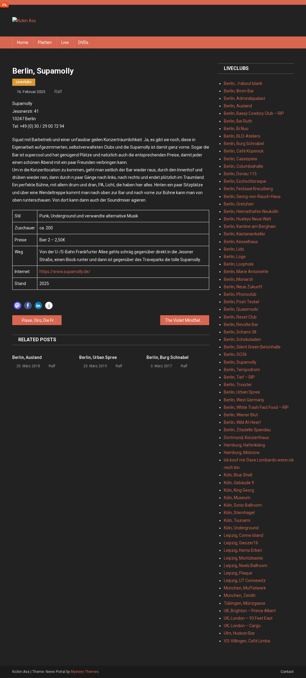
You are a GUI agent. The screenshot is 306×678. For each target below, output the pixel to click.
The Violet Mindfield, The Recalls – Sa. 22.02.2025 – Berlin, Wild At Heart (187, 320)
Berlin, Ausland (27, 357)
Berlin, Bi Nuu (236, 128)
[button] (17, 305)
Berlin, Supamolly (240, 362)
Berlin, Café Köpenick (244, 151)
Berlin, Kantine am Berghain (250, 226)
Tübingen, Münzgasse (244, 603)
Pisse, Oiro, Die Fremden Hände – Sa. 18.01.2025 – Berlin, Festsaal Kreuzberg (42, 320)
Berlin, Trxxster (238, 384)
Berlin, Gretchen (239, 204)
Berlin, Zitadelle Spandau (247, 429)
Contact (287, 672)
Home (22, 42)
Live (65, 42)
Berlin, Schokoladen (242, 339)
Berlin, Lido (234, 249)
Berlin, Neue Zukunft (243, 286)
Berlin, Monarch (238, 279)
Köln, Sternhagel (239, 512)
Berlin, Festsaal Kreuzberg (248, 188)
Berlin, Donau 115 (240, 173)
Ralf (58, 91)
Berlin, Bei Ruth (238, 121)
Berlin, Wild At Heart (242, 422)
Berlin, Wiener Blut (241, 414)
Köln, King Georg (239, 490)
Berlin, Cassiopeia (240, 158)
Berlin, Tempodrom (242, 369)
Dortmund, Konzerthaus (246, 437)
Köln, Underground (241, 527)
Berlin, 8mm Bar (239, 91)
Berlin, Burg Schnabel (167, 357)
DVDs (83, 42)
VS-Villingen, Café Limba (247, 641)
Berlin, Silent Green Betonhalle (252, 347)
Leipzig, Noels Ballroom (245, 565)
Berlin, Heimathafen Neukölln (251, 211)
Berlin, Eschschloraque (245, 181)
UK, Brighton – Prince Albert (250, 610)
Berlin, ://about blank (243, 83)
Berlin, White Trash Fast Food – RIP (256, 407)
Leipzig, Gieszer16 (241, 542)
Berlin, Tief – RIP (239, 377)
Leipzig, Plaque (238, 573)
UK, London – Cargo (242, 625)
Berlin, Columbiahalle (243, 166)
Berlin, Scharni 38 (240, 332)
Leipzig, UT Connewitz (245, 580)
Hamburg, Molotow (242, 452)
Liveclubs (24, 82)
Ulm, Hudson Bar (239, 633)
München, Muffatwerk (245, 588)
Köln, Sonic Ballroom (243, 505)
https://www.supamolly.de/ (64, 271)
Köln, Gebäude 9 (239, 482)
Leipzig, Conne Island (243, 535)
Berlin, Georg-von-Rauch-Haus (252, 196)
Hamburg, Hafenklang (244, 445)
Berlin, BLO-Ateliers (242, 136)
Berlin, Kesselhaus (241, 241)
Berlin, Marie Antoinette (246, 271)
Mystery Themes (85, 672)
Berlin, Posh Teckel (241, 301)
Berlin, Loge (235, 256)
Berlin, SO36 (235, 354)
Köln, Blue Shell (238, 475)
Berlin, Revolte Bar (241, 324)
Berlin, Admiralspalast (244, 98)
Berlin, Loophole (239, 264)
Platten (45, 42)
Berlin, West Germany (244, 399)
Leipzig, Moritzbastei (243, 558)
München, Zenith (239, 595)
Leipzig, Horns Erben (243, 550)
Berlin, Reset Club (240, 317)
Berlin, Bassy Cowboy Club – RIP (254, 113)
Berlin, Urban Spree (98, 357)
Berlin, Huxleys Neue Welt (247, 219)
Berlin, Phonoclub (240, 294)
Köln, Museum (237, 497)
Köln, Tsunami (237, 520)
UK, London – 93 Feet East (248, 618)
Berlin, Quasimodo (241, 309)
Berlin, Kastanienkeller (244, 233)
